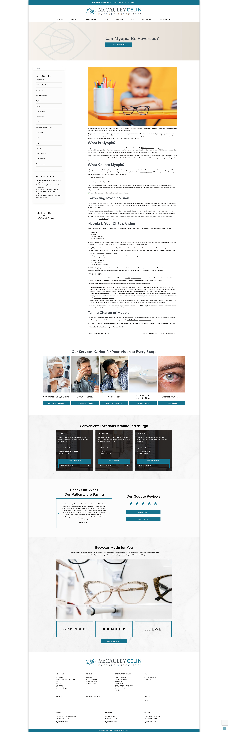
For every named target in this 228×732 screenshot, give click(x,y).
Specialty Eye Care (90, 19)
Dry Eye (38, 101)
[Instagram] (147, 700)
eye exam (148, 213)
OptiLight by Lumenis (121, 679)
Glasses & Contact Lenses (44, 127)
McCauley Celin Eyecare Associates (139, 320)
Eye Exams (39, 122)
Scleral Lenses (40, 159)
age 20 (127, 278)
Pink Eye (38, 148)
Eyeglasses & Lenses (150, 677)
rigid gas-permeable (139, 294)
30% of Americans (147, 148)
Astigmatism (40, 80)
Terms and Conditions (62, 689)
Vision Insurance (41, 164)
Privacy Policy (60, 687)
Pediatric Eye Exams (91, 679)
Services (73, 19)
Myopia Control (119, 681)
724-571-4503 (144, 447)
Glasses (174, 128)
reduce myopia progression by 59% (131, 291)
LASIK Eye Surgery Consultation (124, 685)
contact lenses (138, 203)
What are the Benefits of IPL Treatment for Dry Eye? (159, 333)
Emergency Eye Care (121, 689)
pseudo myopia (112, 186)
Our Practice (59, 677)
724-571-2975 (66, 447)
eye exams (171, 134)
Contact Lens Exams (91, 683)
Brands (106, 19)
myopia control (136, 278)
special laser (103, 219)
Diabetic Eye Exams (91, 681)
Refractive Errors (41, 153)
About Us (60, 19)
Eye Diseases (40, 117)
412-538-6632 (105, 447)
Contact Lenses (40, 90)
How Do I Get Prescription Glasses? (47, 189)
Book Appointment (165, 19)
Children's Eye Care (42, 85)
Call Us (132, 19)
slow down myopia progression (162, 300)
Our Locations (146, 19)
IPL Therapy (39, 132)
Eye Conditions (40, 111)
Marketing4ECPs (110, 730)
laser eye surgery (137, 217)
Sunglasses (147, 679)
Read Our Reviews (143, 512)
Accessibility (59, 685)
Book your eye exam (164, 323)
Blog (57, 681)
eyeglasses (127, 203)
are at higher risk (146, 172)
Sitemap (58, 683)
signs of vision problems (155, 250)
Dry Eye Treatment (120, 677)
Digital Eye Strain (41, 96)
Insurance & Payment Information (65, 679)
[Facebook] (145, 700)
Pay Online (119, 19)
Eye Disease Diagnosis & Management (126, 687)
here (133, 2)
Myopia (38, 143)
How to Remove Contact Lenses (98, 333)
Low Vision (118, 691)
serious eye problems (152, 229)
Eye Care (38, 106)
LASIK (38, 138)
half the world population (160, 242)
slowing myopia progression (104, 298)
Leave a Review (143, 519)
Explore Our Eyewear (114, 641)
